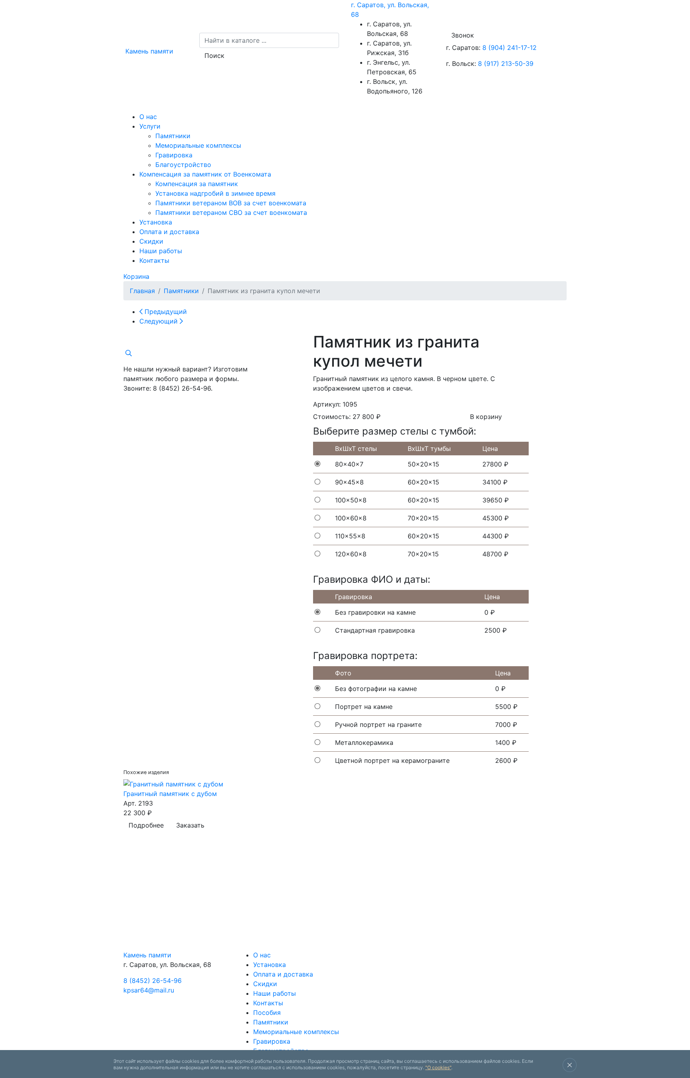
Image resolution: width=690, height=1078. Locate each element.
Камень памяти (147, 955)
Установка (155, 222)
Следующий (159, 321)
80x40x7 (349, 464)
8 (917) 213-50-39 (505, 63)
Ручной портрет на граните (378, 725)
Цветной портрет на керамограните (392, 760)
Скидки (151, 241)
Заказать (190, 825)
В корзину (486, 417)
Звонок (462, 35)
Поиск (214, 56)
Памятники (172, 136)
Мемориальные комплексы (198, 145)
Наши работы (160, 251)
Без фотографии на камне (376, 689)
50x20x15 (423, 464)
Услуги (150, 126)
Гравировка (173, 155)
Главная (142, 291)
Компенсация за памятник (196, 184)
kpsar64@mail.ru (148, 990)
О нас (148, 117)
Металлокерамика (364, 742)
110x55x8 (350, 536)
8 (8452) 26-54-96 (152, 981)
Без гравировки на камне (375, 612)
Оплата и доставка (169, 232)
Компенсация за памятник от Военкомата (205, 174)
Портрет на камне (364, 707)
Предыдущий (165, 312)
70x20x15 (423, 518)
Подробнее (146, 825)
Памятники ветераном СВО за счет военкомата (231, 212)
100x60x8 (351, 518)
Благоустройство (183, 165)
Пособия (267, 1012)
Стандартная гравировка (375, 630)
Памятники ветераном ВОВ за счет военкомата (230, 203)
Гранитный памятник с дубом (170, 794)
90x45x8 (349, 482)
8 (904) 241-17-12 (509, 48)
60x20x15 (423, 482)
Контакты (154, 260)
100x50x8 (351, 500)
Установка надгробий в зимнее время (215, 193)
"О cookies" (438, 1067)
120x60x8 (351, 554)
